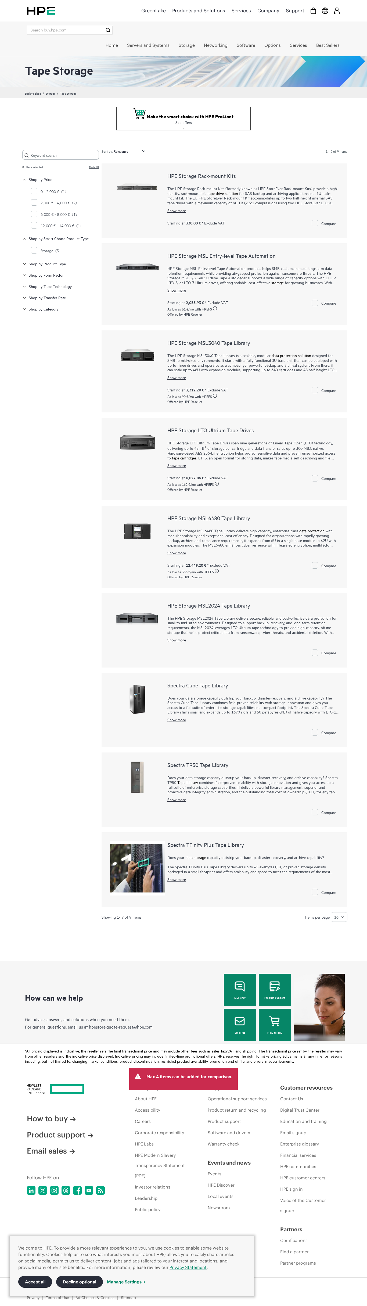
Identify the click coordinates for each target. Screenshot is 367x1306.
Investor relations (152, 1187)
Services (241, 11)
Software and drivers (229, 1132)
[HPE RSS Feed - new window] (100, 1190)
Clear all (94, 167)
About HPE (146, 1098)
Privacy (33, 1297)
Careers (143, 1121)
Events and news (229, 1162)
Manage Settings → (126, 1281)
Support (295, 11)
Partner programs (298, 1263)
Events (214, 1173)
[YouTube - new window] (89, 1190)
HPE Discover (221, 1185)
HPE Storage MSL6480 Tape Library (208, 518)
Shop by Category (44, 308)
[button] (183, 127)
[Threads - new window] (66, 1190)
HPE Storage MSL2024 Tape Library (208, 605)
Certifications (294, 1240)
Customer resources (306, 1087)
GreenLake (153, 11)
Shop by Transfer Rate (47, 297)
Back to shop (33, 93)
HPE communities (298, 1166)
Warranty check (223, 1144)
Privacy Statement (188, 1267)
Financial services (298, 1155)
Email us (240, 1032)
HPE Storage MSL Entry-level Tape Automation (221, 255)
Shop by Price (40, 179)
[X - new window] (42, 1190)
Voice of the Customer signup (303, 1205)
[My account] (337, 11)
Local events (220, 1196)
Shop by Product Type (47, 263)
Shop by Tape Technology (50, 286)
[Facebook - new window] (77, 1190)
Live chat (240, 997)
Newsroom (219, 1207)
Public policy (147, 1209)
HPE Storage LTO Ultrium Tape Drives (210, 430)
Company (268, 11)
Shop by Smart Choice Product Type (59, 238)
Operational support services (237, 1098)
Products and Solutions (198, 11)
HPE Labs (144, 1144)
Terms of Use (57, 1297)
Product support (274, 997)
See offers (183, 122)
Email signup (293, 1132)
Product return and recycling (237, 1110)
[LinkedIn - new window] (31, 1190)
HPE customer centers (302, 1177)
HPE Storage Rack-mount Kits (201, 175)
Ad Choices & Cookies (94, 1297)
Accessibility (147, 1110)
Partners (291, 1229)
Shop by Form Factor (46, 274)
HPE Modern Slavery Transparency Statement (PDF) (160, 1165)
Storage (50, 93)
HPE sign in (291, 1189)
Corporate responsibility (159, 1132)
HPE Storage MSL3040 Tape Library (208, 342)
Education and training (303, 1121)
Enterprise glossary (299, 1144)
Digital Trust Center (299, 1110)
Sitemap (128, 1297)
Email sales (47, 1151)
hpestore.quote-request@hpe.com (121, 1027)
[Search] (108, 30)
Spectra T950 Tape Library (197, 764)
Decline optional (79, 1281)
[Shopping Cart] (313, 11)
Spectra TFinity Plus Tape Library (205, 844)
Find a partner (294, 1251)
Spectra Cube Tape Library (197, 685)
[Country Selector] (325, 11)
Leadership (146, 1198)
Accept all (35, 1281)
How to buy (274, 1032)
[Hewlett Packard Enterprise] (41, 11)
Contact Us (291, 1098)
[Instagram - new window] (54, 1190)
